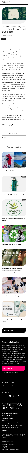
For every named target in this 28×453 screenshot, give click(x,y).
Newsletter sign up (7, 418)
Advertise (4, 430)
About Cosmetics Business (10, 413)
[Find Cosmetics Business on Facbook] (18, 397)
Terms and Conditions (8, 449)
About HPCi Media (7, 416)
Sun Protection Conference (10, 428)
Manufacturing (23, 277)
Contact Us (5, 420)
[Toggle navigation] (26, 2)
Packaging (24, 152)
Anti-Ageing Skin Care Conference (12, 425)
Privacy (17, 449)
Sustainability (4, 38)
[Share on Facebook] (12, 124)
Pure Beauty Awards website (10, 423)
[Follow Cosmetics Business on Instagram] (10, 397)
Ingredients (24, 200)
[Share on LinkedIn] (8, 124)
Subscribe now (8, 330)
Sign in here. (15, 372)
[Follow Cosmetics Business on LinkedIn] (14, 397)
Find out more (5, 377)
